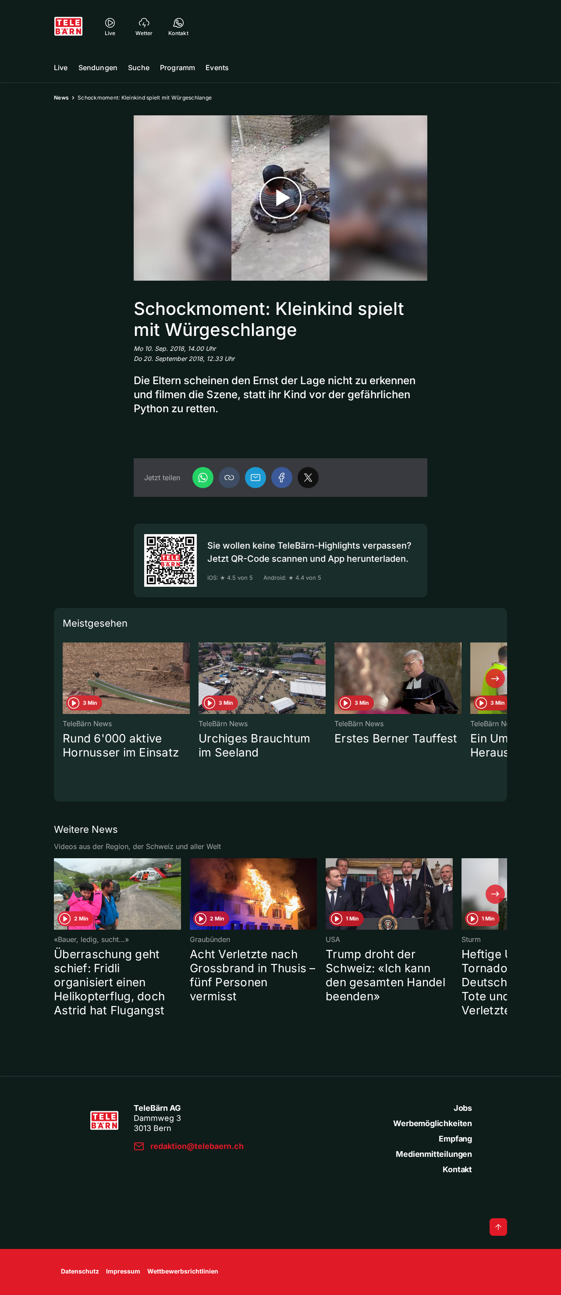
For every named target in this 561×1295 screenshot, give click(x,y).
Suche (138, 67)
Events (217, 67)
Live (61, 67)
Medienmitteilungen (434, 1154)
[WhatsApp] (202, 477)
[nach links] (65, 678)
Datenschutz (80, 1271)
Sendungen (97, 67)
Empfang (455, 1138)
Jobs (463, 1108)
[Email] (255, 477)
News (61, 97)
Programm (177, 67)
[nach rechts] (495, 678)
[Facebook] (281, 477)
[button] (229, 477)
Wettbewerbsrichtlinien (182, 1271)
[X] (308, 477)
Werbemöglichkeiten (432, 1123)
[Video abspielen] (280, 198)
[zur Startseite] (68, 26)
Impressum (123, 1271)
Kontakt (457, 1169)
